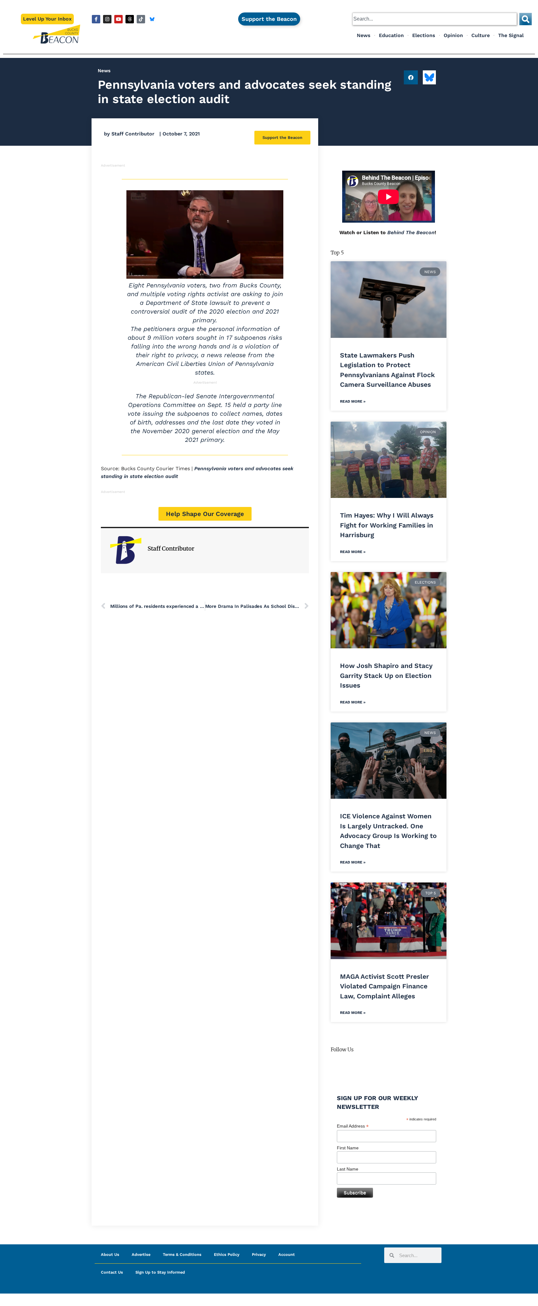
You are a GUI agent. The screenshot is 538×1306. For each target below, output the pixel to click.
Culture (480, 35)
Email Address (353, 1126)
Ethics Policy (226, 1254)
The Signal (511, 35)
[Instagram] (107, 19)
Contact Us (112, 1272)
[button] (411, 77)
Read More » (353, 401)
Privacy (259, 1254)
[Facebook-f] (96, 19)
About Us (110, 1254)
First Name (348, 1147)
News (363, 35)
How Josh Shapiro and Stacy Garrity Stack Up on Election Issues (386, 675)
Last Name (347, 1168)
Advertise (141, 1254)
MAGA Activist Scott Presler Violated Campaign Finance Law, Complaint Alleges (384, 986)
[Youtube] (118, 19)
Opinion (453, 35)
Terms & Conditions (182, 1254)
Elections (423, 35)
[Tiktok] (141, 19)
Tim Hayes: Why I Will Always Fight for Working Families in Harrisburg (386, 525)
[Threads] (129, 19)
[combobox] (434, 19)
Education (391, 35)
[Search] (525, 19)
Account (286, 1254)
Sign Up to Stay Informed (160, 1272)
